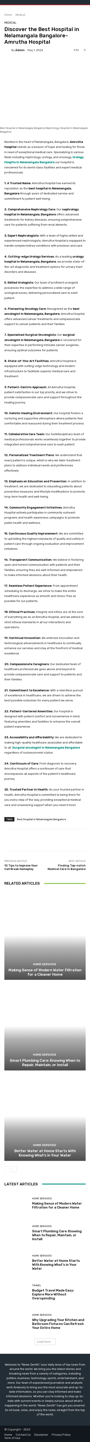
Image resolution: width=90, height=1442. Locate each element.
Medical (20, 15)
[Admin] (7, 50)
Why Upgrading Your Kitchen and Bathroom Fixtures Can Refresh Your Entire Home (58, 1324)
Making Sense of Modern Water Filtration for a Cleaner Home (45, 972)
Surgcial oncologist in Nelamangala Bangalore (46, 747)
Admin (20, 50)
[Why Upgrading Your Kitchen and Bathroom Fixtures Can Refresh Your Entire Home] (16, 1322)
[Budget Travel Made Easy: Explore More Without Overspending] (16, 1292)
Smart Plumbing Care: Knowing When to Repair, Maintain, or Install (45, 1062)
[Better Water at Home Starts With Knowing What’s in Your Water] (45, 1116)
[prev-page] (7, 1169)
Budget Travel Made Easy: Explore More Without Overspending (53, 1294)
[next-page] (14, 1169)
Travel (36, 1285)
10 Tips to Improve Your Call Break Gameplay (21, 867)
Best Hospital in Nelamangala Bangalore (41, 819)
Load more (44, 1341)
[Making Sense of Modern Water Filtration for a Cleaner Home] (45, 935)
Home (8, 15)
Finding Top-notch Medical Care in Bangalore (67, 867)
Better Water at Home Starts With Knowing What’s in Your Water (45, 1153)
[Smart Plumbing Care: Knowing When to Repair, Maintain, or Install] (45, 1025)
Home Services (44, 964)
